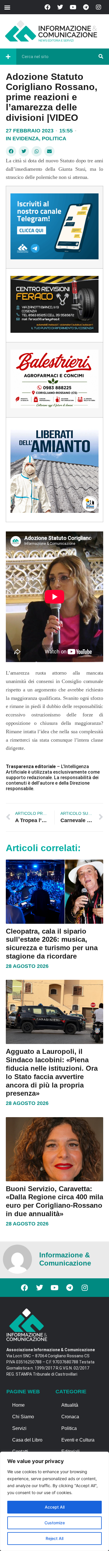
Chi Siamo (23, 1416)
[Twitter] (60, 7)
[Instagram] (98, 7)
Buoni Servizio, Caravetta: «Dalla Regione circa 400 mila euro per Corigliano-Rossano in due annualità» (54, 1201)
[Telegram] (86, 7)
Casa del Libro (27, 1439)
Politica (54, 138)
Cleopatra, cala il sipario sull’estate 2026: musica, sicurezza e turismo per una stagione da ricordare (52, 943)
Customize (54, 1522)
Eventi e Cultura (77, 1439)
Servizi (19, 1428)
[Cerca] (101, 56)
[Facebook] (47, 7)
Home (18, 1405)
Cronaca (70, 1416)
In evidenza (22, 138)
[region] (54, 1501)
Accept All (55, 1507)
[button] (7, 7)
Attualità (69, 1405)
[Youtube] (73, 7)
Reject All (54, 1538)
